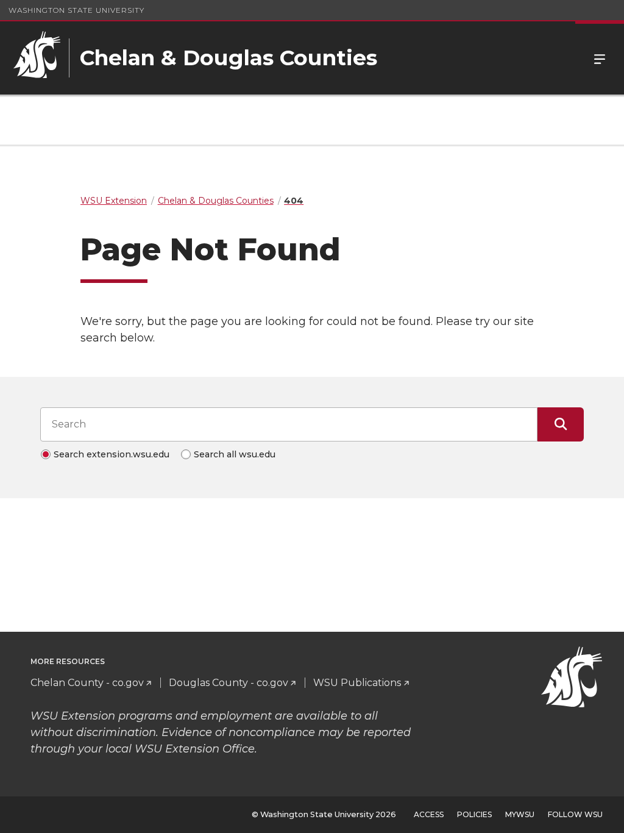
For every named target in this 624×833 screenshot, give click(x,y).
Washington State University (76, 10)
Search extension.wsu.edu (111, 454)
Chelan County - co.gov (87, 682)
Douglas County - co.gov (228, 682)
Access (429, 814)
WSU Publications (357, 682)
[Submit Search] (560, 424)
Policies (474, 814)
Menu (599, 58)
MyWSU (519, 814)
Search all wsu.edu (234, 454)
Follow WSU (575, 814)
